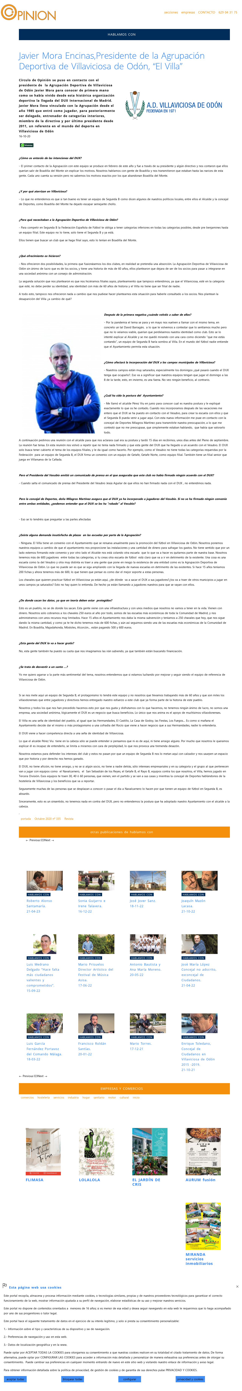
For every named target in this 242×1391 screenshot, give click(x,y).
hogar (86, 1097)
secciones (171, 12)
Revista (68, 818)
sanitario (99, 1097)
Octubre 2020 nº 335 (48, 818)
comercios (27, 1097)
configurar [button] (129, 1379)
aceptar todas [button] (15, 1379)
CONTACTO (206, 12)
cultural (124, 1097)
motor (112, 1097)
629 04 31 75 (228, 12)
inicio (136, 1097)
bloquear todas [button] (72, 1379)
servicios (59, 1097)
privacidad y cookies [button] (190, 1379)
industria (73, 1097)
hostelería (43, 1097)
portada (26, 818)
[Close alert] (237, 1285)
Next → (49, 840)
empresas (188, 12)
